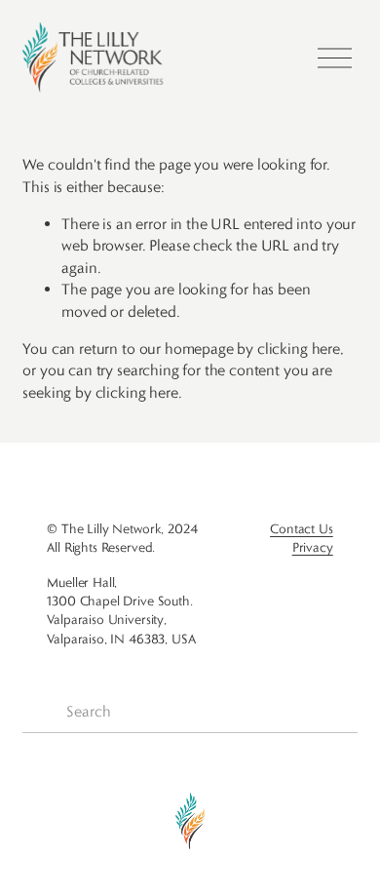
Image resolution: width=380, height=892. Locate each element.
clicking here (298, 348)
